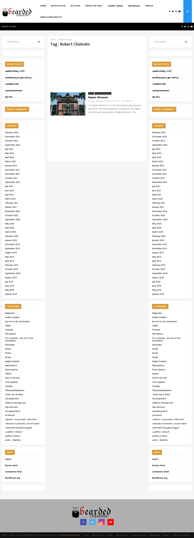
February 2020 (11, 236)
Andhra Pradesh (12, 317)
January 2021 (11, 207)
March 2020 (10, 231)
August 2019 (11, 252)
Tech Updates (11, 382)
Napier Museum (98, 97)
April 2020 (9, 227)
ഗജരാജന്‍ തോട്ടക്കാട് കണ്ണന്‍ (18, 427)
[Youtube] (180, 11)
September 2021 (12, 182)
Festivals (9, 329)
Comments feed (13, 471)
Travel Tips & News (14, 394)
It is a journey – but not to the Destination (19, 339)
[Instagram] (176, 11)
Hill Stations (10, 333)
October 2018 (11, 269)
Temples (149, 5)
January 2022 (11, 165)
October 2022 (11, 140)
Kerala (91, 93)
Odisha (8, 373)
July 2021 (9, 186)
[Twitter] (173, 11)
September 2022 (12, 145)
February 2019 (11, 265)
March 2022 (10, 161)
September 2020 (12, 219)
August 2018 (11, 277)
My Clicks (75, 5)
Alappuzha (10, 313)
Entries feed (11, 465)
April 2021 (9, 194)
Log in (8, 459)
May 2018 (9, 290)
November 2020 (12, 211)
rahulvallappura (97, 101)
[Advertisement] (97, 69)
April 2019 (9, 261)
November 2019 (12, 248)
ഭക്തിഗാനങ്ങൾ (12, 435)
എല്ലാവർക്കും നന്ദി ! (15, 71)
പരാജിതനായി (11, 83)
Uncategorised (12, 398)
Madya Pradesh (12, 361)
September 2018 (12, 273)
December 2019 (12, 244)
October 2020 (11, 215)
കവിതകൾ (10, 415)
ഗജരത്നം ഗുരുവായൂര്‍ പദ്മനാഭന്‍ (20, 419)
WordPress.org (12, 478)
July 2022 (9, 149)
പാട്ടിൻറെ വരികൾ (115, 5)
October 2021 (11, 178)
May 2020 (9, 223)
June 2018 (9, 285)
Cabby (8, 325)
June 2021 (9, 190)
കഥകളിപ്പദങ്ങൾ (12, 411)
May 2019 (9, 256)
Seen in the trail (93, 5)
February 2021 (11, 202)
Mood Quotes (58, 5)
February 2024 (11, 132)
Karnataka (9, 344)
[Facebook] (170, 11)
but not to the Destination (17, 321)
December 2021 (12, 169)
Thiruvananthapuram (103, 93)
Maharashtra (11, 365)
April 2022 (9, 157)
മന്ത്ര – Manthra (12, 440)
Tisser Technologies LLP (70, 535)
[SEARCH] (39, 42)
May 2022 (9, 153)
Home (43, 5)
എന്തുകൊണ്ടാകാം (13, 90)
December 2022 (12, 136)
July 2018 (9, 281)
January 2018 (11, 294)
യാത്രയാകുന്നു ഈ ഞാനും (18, 77)
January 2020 (11, 240)
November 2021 (12, 174)
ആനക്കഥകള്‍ (134, 5)
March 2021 (10, 198)
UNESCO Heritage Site (51, 17)
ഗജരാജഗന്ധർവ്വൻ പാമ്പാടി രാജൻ (22, 423)
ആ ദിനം (9, 96)
